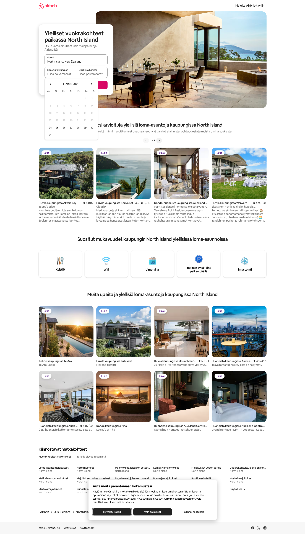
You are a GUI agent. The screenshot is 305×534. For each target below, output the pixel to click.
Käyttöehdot (87, 528)
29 (85, 127)
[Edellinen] (146, 140)
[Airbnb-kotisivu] (48, 5)
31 (50, 135)
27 (71, 127)
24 (50, 127)
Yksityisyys (70, 528)
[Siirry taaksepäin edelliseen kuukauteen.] (51, 84)
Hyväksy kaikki (112, 512)
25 (57, 127)
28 (78, 127)
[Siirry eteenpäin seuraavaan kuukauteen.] (92, 84)
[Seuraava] (159, 140)
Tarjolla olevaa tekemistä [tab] (91, 456)
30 (91, 127)
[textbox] (60, 74)
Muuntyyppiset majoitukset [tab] (55, 456)
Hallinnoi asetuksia (193, 512)
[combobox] (76, 61)
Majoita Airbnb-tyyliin (249, 5)
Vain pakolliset (152, 512)
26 (64, 127)
